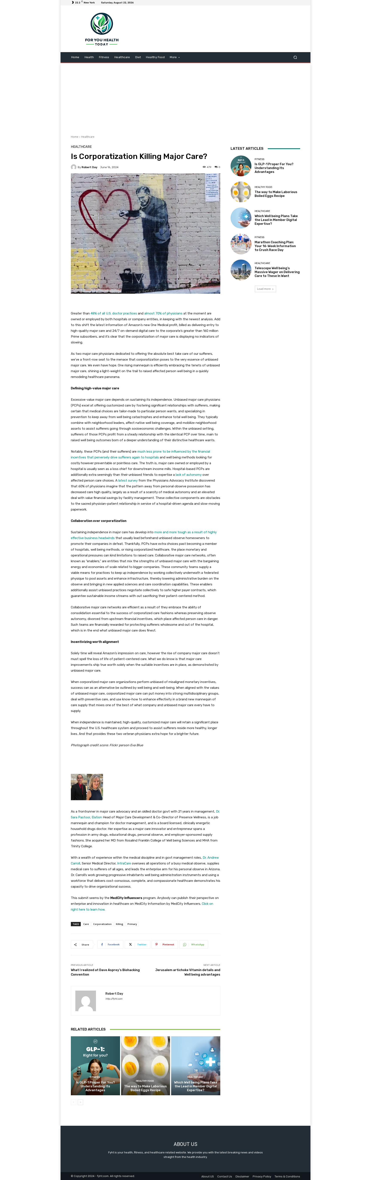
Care (86, 924)
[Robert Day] (74, 167)
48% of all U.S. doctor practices (114, 313)
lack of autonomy (189, 475)
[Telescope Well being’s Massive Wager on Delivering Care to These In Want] (241, 270)
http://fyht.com (113, 999)
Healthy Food (145, 1081)
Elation (97, 817)
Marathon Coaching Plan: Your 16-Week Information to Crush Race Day (275, 246)
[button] (295, 57)
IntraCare (124, 863)
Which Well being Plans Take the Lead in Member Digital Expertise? (195, 1086)
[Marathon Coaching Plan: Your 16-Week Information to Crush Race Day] (241, 244)
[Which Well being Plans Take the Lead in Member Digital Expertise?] (195, 1065)
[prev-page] (73, 1102)
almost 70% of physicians (163, 313)
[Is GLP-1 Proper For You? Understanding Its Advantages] (95, 1065)
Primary (132, 924)
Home (74, 137)
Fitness (95, 1077)
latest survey (128, 480)
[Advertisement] (185, 97)
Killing (119, 924)
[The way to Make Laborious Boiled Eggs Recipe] (145, 1065)
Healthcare (87, 137)
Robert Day (89, 167)
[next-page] (80, 1102)
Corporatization (102, 924)
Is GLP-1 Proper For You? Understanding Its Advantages (95, 1086)
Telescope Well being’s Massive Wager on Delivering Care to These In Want (277, 272)
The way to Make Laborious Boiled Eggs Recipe (145, 1088)
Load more (264, 289)
